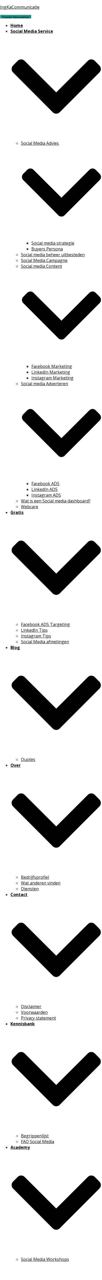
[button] (56, 137)
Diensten (30, 889)
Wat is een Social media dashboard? (55, 501)
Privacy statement (38, 1018)
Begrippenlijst (35, 1136)
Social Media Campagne (44, 260)
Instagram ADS (46, 495)
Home (16, 25)
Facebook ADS (45, 483)
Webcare (29, 507)
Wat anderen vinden (40, 883)
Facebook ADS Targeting (45, 624)
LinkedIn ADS (44, 489)
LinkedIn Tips (34, 630)
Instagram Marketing (52, 378)
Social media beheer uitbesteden (53, 255)
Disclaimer (31, 1006)
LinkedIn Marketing (50, 372)
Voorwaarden (34, 1012)
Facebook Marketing (51, 366)
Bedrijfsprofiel (35, 877)
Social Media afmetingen (45, 642)
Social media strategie (52, 243)
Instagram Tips (36, 636)
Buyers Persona (47, 249)
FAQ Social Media (37, 1141)
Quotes (28, 759)
